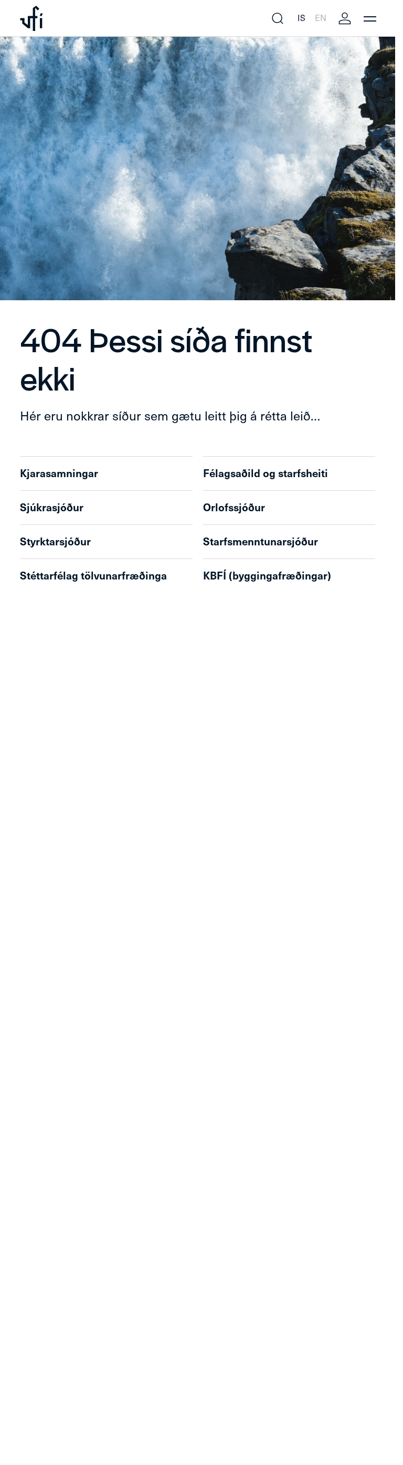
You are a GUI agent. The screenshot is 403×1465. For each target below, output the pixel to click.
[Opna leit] (277, 18)
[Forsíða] (31, 18)
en (320, 18)
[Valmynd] (369, 18)
